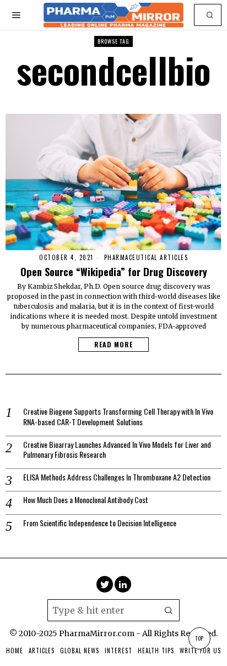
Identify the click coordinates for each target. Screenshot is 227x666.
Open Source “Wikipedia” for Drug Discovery (113, 271)
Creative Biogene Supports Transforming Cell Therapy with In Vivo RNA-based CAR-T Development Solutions (118, 416)
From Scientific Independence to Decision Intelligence (99, 523)
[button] (210, 15)
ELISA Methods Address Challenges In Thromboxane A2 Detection (116, 477)
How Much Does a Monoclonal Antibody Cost (85, 500)
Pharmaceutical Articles (146, 257)
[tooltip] (104, 584)
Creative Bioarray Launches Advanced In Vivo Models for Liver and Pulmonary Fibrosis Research (117, 449)
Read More (113, 344)
